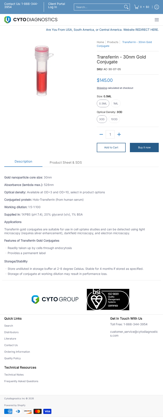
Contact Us (11, 345)
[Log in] (156, 7)
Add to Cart (111, 147)
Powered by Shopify (14, 405)
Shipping (102, 87)
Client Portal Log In (56, 5)
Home (100, 42)
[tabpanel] (81, 223)
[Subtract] (101, 134)
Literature (10, 338)
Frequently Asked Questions (21, 381)
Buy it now (144, 147)
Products (112, 42)
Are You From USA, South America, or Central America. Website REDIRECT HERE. (102, 29)
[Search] (126, 7)
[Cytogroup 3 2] (55, 299)
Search (8, 325)
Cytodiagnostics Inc (14, 398)
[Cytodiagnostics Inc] (30, 20)
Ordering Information (17, 351)
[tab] (23, 163)
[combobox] (98, 7)
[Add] (119, 134)
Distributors (11, 332)
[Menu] (156, 20)
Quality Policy (12, 358)
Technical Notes (14, 374)
